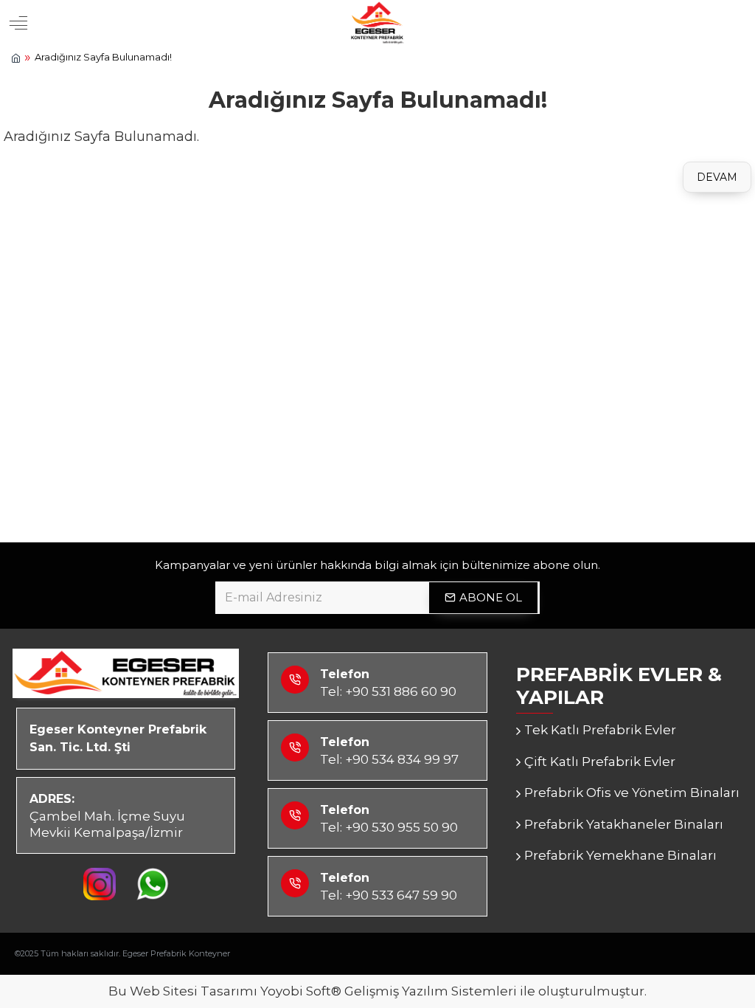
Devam (717, 177)
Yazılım (425, 991)
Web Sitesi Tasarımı (193, 991)
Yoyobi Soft (295, 991)
